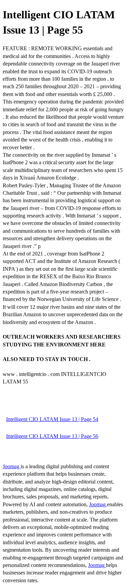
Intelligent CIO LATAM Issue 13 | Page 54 (52, 419)
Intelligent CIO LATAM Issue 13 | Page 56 (52, 436)
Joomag (12, 466)
